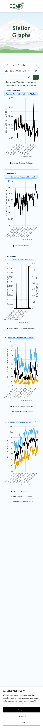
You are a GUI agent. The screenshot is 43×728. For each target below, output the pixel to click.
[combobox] (15, 71)
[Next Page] (36, 337)
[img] (21, 127)
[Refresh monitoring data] (29, 77)
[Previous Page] (5, 259)
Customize (22, 716)
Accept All (21, 710)
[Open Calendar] (29, 71)
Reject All (21, 723)
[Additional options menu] (36, 77)
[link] (17, 6)
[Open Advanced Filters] (36, 71)
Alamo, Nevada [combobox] (18, 65)
